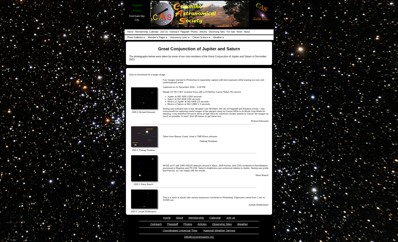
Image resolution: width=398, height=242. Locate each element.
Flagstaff (184, 32)
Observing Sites (217, 32)
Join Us (164, 32)
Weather (218, 37)
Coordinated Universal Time (180, 230)
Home (130, 32)
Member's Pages (157, 37)
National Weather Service (219, 230)
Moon (239, 32)
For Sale (231, 32)
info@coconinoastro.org (199, 237)
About (247, 32)
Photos (194, 32)
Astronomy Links (179, 37)
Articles (203, 32)
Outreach (174, 32)
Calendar (154, 32)
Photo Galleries (136, 37)
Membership (141, 32)
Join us (230, 217)
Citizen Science (201, 37)
